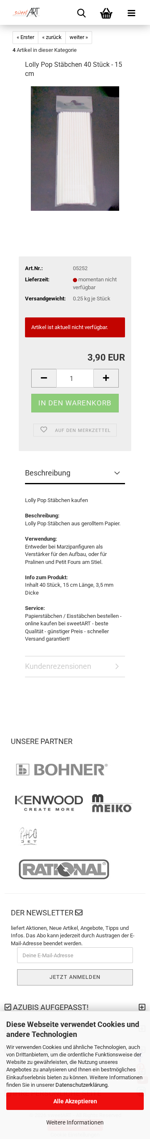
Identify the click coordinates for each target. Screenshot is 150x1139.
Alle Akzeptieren (75, 1101)
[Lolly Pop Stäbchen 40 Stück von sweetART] (75, 148)
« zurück (52, 37)
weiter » (79, 37)
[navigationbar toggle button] (131, 12)
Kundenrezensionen (58, 666)
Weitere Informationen (75, 1122)
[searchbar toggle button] (81, 12)
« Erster (25, 37)
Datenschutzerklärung (81, 1085)
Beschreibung (47, 472)
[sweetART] (23, 12)
